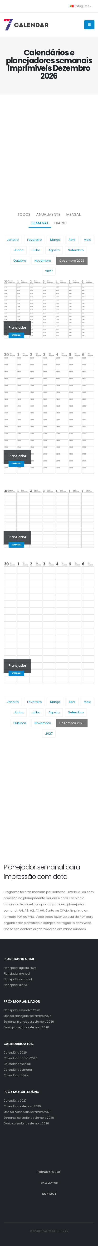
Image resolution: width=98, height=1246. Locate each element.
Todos (24, 214)
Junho (19, 250)
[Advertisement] (49, 152)
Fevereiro (34, 239)
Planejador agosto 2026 (20, 968)
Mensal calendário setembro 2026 (27, 1112)
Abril (72, 239)
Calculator (49, 1183)
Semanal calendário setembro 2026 (29, 1118)
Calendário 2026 (15, 1053)
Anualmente (48, 214)
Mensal (73, 214)
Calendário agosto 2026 (20, 1058)
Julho (36, 250)
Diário (60, 223)
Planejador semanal (18, 979)
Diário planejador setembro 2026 (26, 1027)
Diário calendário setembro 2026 (26, 1123)
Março (55, 239)
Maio (87, 239)
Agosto (54, 250)
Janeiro (13, 239)
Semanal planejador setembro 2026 (29, 1022)
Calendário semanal (18, 1070)
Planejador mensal (17, 974)
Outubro (19, 260)
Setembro (76, 250)
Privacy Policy (49, 1172)
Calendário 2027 (15, 1101)
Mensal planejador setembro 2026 (27, 1016)
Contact (49, 1194)
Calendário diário (16, 1075)
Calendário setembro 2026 (22, 1106)
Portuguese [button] (82, 6)
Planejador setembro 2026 (22, 1010)
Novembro (42, 260)
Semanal (40, 223)
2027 (49, 271)
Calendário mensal (17, 1064)
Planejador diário (15, 985)
